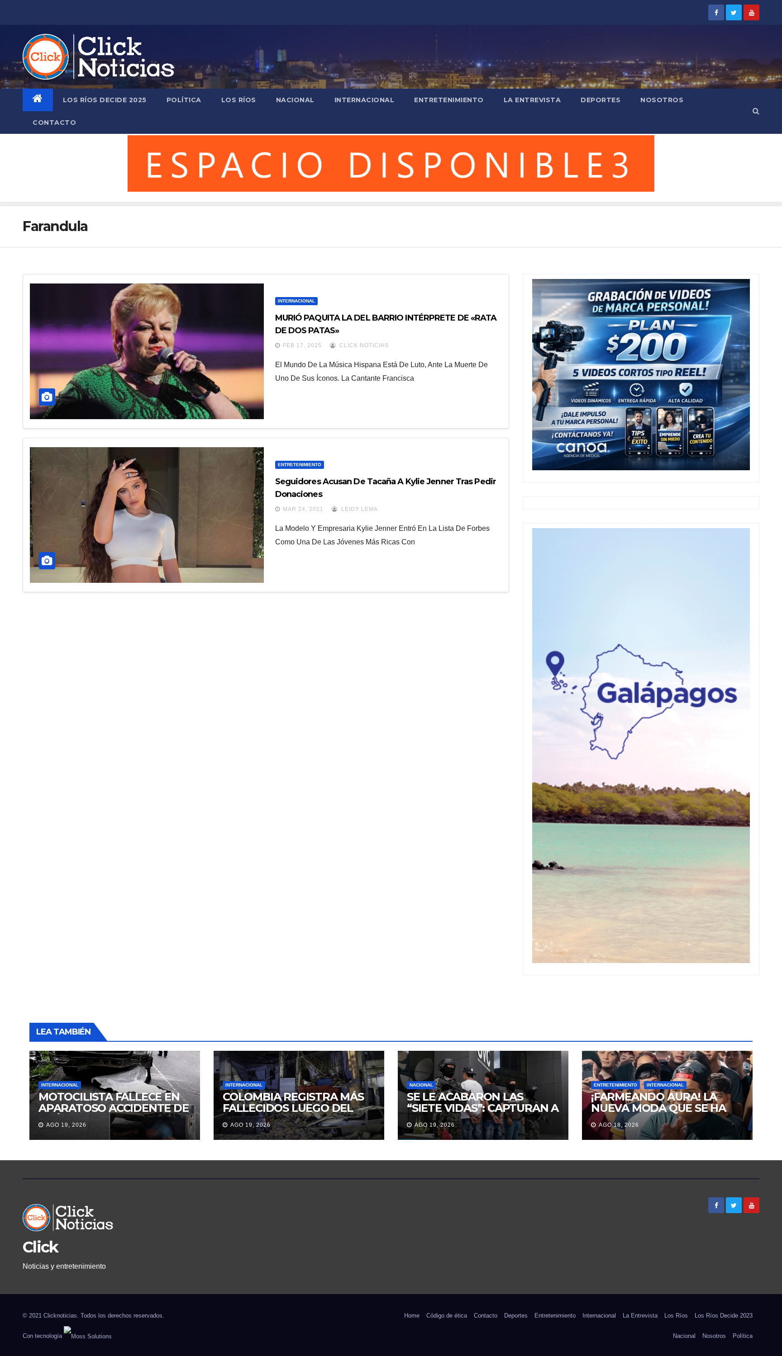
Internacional (364, 100)
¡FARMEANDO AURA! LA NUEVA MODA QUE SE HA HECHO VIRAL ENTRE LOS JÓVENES (659, 1113)
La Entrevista (532, 100)
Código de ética (446, 1315)
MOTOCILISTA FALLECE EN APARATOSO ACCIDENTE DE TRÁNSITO (113, 1108)
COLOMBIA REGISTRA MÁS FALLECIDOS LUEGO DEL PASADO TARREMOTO (293, 1108)
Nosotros (661, 100)
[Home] (38, 100)
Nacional (295, 100)
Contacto (54, 122)
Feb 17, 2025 (302, 345)
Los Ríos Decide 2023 (724, 1315)
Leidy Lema (358, 509)
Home (412, 1315)
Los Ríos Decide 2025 (105, 100)
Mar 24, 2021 (303, 509)
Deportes (600, 100)
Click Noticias (363, 345)
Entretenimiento (449, 100)
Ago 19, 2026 (66, 1125)
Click (40, 1247)
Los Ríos (238, 100)
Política (184, 100)
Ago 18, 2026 (619, 1125)
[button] (756, 111)
